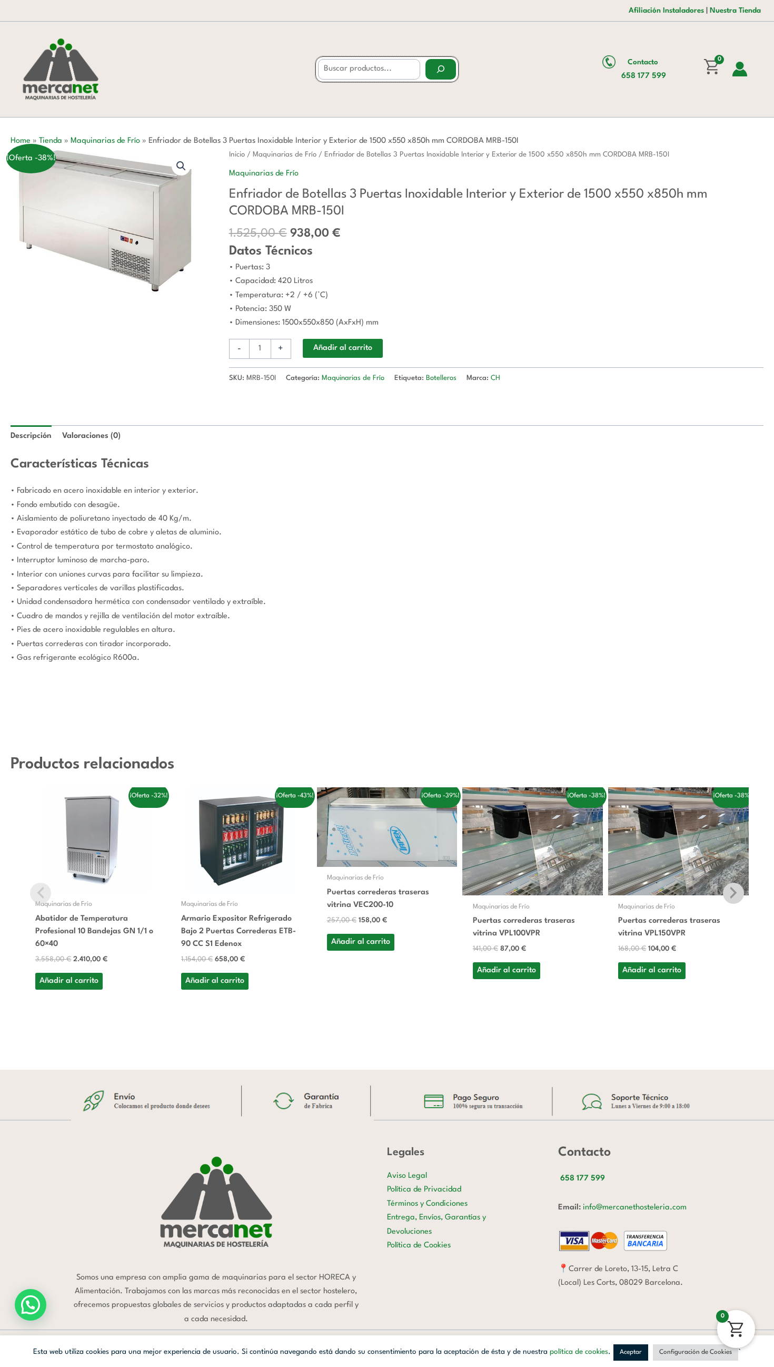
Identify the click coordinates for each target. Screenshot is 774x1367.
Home (21, 141)
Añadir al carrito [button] (68, 981)
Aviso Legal (407, 1176)
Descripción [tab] (31, 436)
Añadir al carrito (342, 348)
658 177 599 (643, 76)
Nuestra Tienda (735, 10)
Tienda (50, 141)
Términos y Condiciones (427, 1204)
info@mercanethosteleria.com (635, 1208)
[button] (181, 166)
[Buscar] (440, 69)
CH (495, 378)
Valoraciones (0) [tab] (91, 436)
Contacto (643, 62)
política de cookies (579, 1351)
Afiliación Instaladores (666, 10)
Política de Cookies (419, 1245)
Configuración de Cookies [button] (695, 1352)
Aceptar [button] (631, 1352)
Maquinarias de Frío (105, 141)
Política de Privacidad (424, 1190)
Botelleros (441, 378)
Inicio (237, 154)
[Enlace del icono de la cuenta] (740, 69)
